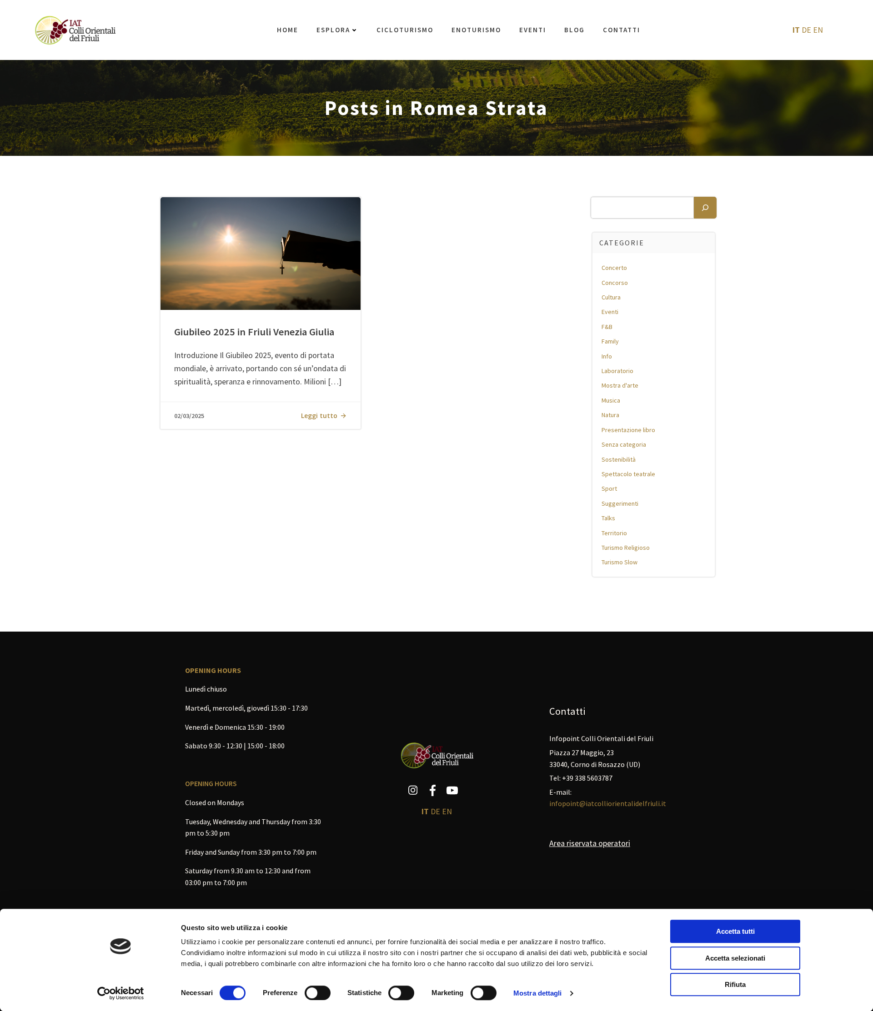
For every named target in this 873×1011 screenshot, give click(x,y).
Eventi (532, 29)
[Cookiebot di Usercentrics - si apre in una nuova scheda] (121, 993)
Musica (611, 400)
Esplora (333, 29)
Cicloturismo (404, 29)
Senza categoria (624, 444)
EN (818, 30)
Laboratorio (617, 371)
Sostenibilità (619, 459)
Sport (609, 488)
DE (806, 30)
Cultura (611, 297)
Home (287, 29)
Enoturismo (476, 29)
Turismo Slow (619, 562)
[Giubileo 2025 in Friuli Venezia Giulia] (261, 253)
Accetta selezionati (735, 958)
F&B (607, 327)
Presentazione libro (628, 430)
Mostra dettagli (537, 993)
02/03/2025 (189, 416)
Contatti (621, 29)
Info (607, 356)
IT (796, 30)
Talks (608, 518)
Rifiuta (735, 984)
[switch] (318, 992)
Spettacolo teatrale (628, 474)
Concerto (614, 268)
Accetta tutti (735, 931)
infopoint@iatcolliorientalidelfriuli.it (607, 803)
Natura (610, 415)
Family (610, 341)
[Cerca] (705, 208)
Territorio (614, 533)
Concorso (615, 283)
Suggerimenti (620, 503)
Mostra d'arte (620, 385)
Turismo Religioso (626, 547)
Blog (574, 29)
